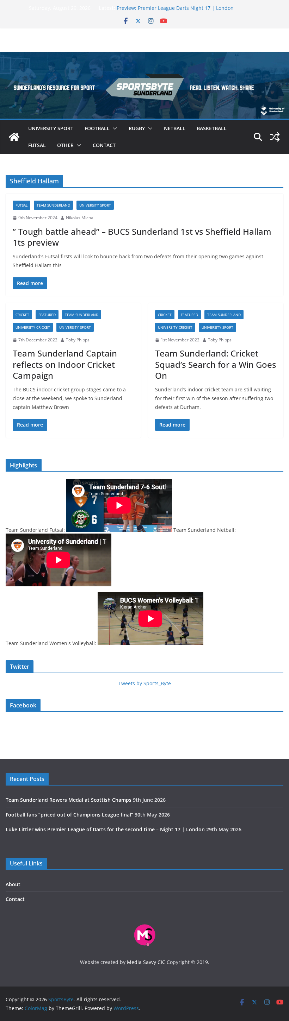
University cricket (33, 327)
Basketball (212, 128)
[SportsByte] (14, 136)
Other (65, 145)
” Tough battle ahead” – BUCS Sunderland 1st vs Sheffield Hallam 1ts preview (142, 237)
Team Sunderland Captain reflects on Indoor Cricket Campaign (65, 364)
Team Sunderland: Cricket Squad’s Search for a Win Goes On (215, 364)
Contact (104, 145)
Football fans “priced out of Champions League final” (69, 814)
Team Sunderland (53, 205)
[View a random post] (274, 136)
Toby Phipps (78, 340)
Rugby (137, 128)
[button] (113, 128)
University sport (50, 128)
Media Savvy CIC (146, 962)
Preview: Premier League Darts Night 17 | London (175, 8)
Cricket (22, 314)
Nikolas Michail (81, 218)
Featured (47, 314)
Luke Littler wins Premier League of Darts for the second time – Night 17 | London (105, 829)
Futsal (37, 145)
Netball (174, 128)
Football (97, 128)
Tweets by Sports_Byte (144, 683)
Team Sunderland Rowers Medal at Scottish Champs (68, 799)
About (13, 884)
